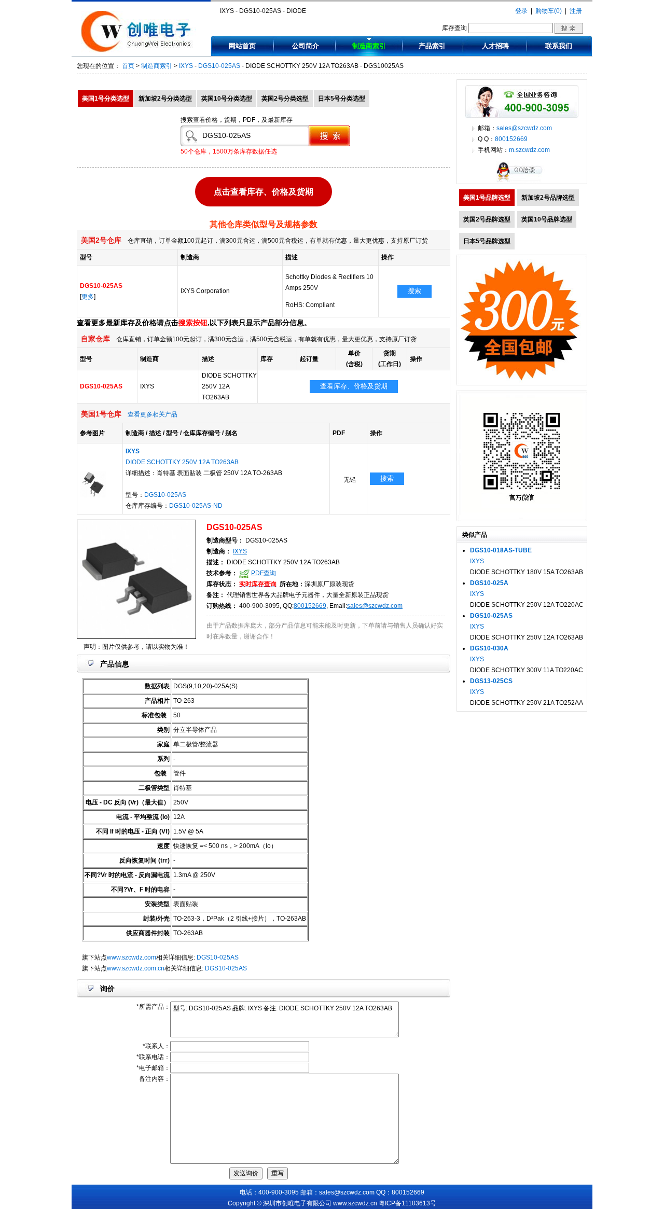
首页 (128, 66)
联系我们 (558, 46)
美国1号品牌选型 (486, 197)
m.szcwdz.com (529, 150)
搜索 (414, 291)
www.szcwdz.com (131, 957)
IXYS (186, 66)
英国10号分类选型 (226, 98)
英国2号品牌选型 (486, 219)
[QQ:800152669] (521, 181)
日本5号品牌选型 (486, 241)
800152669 (310, 605)
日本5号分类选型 (341, 98)
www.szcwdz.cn (355, 1203)
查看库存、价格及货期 (354, 386)
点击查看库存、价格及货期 (263, 191)
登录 (521, 11)
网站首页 (242, 46)
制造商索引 (369, 46)
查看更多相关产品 (152, 414)
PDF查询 (263, 573)
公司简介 (305, 46)
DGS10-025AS (219, 66)
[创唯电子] (138, 50)
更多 (87, 296)
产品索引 (432, 46)
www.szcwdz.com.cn (135, 968)
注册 (576, 11)
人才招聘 (495, 46)
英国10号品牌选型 (546, 219)
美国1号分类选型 (105, 98)
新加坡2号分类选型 (165, 98)
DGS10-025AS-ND (196, 505)
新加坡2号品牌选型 (548, 197)
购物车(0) (548, 11)
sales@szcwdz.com (375, 605)
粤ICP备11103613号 (407, 1203)
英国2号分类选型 (285, 98)
